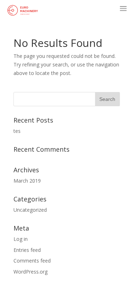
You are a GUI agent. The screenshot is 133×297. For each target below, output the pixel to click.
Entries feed (27, 250)
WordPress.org (30, 271)
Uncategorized (30, 209)
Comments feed (32, 260)
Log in (20, 239)
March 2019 (27, 180)
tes (17, 131)
